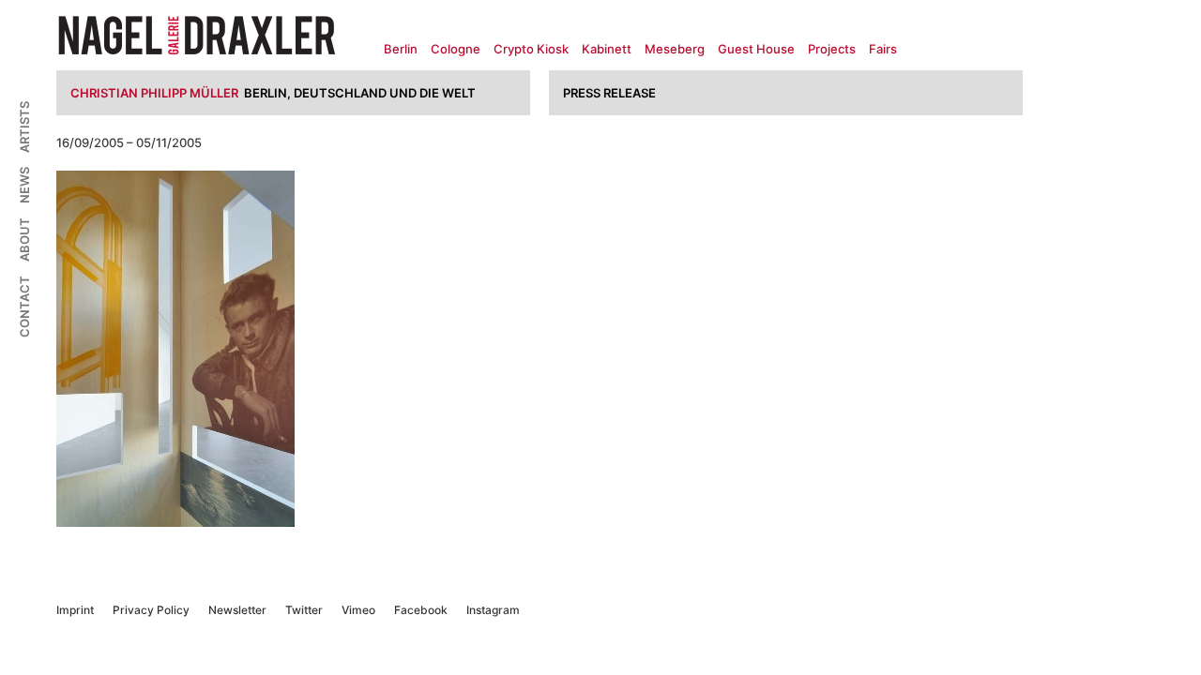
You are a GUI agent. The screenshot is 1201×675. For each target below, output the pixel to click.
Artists (24, 127)
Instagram (493, 610)
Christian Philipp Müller (154, 92)
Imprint (75, 610)
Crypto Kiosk (531, 48)
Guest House (756, 48)
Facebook (421, 610)
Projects (832, 48)
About (24, 240)
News (24, 185)
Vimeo (358, 610)
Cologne (455, 48)
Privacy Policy (151, 610)
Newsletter (237, 610)
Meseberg (675, 48)
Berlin (401, 48)
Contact (24, 307)
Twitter (304, 610)
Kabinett (606, 48)
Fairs (883, 48)
